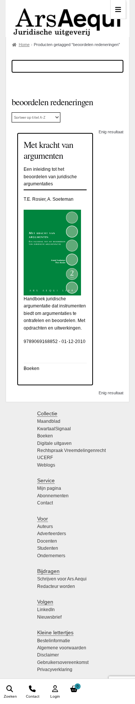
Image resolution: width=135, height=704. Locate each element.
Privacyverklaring (54, 669)
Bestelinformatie (53, 640)
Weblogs (46, 465)
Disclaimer (48, 655)
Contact (45, 503)
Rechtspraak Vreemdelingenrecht (71, 450)
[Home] (67, 18)
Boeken (45, 436)
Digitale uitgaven (54, 443)
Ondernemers (51, 555)
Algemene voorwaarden (61, 647)
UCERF (45, 457)
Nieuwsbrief (49, 617)
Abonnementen (53, 495)
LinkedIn (46, 609)
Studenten (47, 548)
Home (24, 44)
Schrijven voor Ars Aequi (62, 579)
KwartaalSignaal (54, 428)
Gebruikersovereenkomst (62, 662)
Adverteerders (51, 533)
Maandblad (48, 421)
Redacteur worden (56, 586)
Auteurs (45, 526)
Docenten (47, 541)
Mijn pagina (49, 488)
